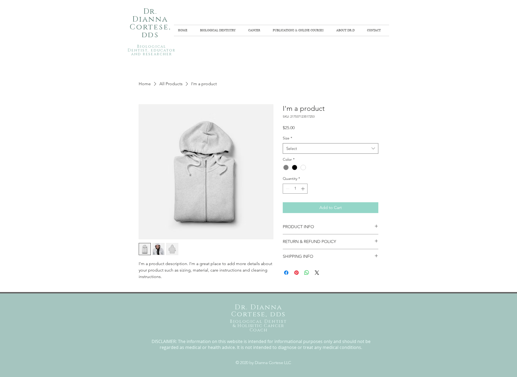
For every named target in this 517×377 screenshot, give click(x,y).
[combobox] (330, 148)
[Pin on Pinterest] (296, 272)
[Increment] (303, 188)
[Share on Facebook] (286, 272)
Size (287, 138)
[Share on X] (317, 272)
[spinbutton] (295, 188)
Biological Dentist (258, 321)
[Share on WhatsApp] (306, 272)
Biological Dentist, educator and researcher (152, 50)
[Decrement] (287, 188)
